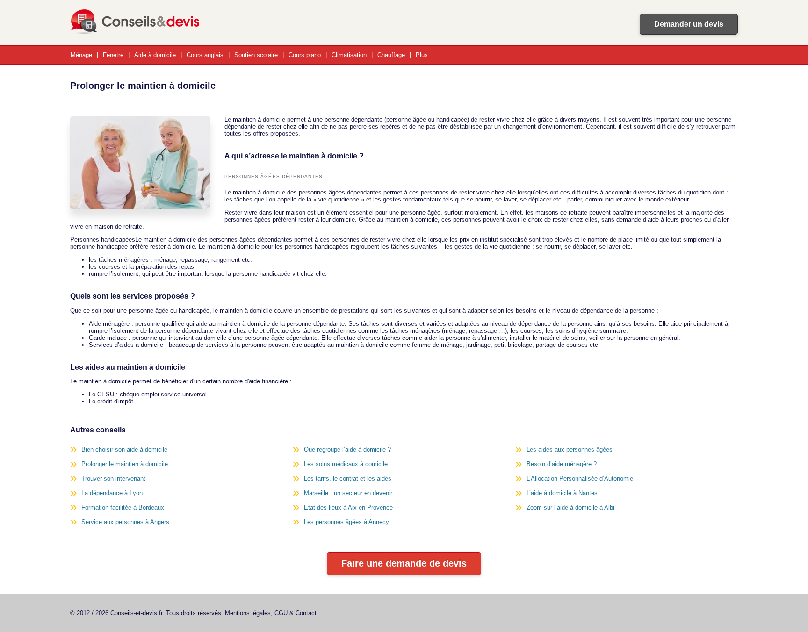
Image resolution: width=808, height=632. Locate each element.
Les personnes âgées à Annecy (346, 521)
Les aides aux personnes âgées (570, 449)
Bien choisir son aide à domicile (124, 449)
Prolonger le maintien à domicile (124, 463)
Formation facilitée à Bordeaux (122, 507)
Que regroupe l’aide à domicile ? (347, 449)
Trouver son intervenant (113, 478)
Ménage (81, 54)
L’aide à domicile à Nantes (562, 492)
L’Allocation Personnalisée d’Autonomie (580, 478)
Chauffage (391, 54)
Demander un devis (688, 24)
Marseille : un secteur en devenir (348, 492)
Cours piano (305, 54)
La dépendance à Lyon (112, 492)
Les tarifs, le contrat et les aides (347, 478)
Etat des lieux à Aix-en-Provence (348, 507)
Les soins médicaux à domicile (346, 463)
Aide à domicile (155, 54)
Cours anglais (205, 54)
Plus (422, 54)
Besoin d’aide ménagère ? (562, 463)
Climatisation (349, 54)
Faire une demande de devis (404, 563)
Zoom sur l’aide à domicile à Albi (570, 507)
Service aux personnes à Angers (125, 521)
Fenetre (113, 54)
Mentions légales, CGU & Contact (271, 613)
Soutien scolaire (256, 54)
